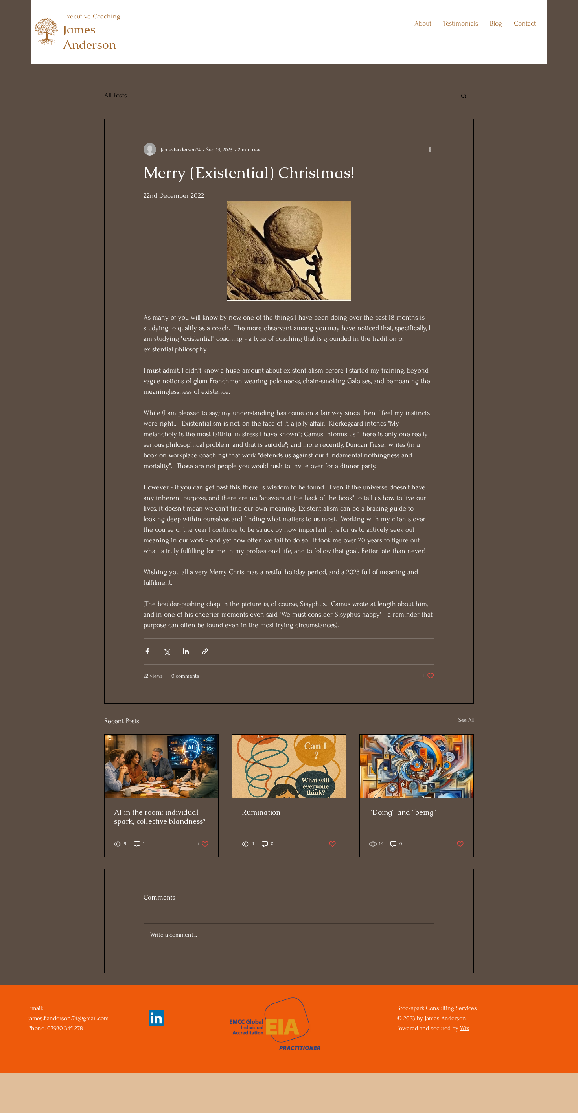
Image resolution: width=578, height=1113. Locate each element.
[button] (464, 95)
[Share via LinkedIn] (186, 651)
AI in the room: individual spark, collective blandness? (160, 817)
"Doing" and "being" (402, 812)
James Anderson (89, 37)
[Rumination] (289, 766)
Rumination (261, 812)
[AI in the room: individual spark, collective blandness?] (161, 766)
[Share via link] (205, 651)
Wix (464, 1028)
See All (466, 720)
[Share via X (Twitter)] (166, 651)
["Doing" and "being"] (416, 766)
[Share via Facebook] (147, 651)
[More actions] (429, 149)
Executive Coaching (91, 16)
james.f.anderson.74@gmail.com (68, 1018)
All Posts (115, 95)
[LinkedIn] (156, 1018)
